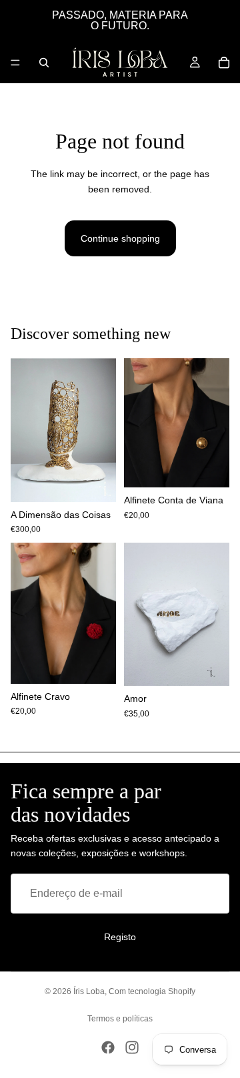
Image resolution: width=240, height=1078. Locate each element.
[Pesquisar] (44, 62)
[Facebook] (108, 1047)
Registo (120, 937)
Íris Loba (89, 991)
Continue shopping (120, 238)
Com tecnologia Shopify (152, 991)
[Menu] (15, 62)
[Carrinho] (224, 62)
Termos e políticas (120, 1018)
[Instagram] (132, 1047)
